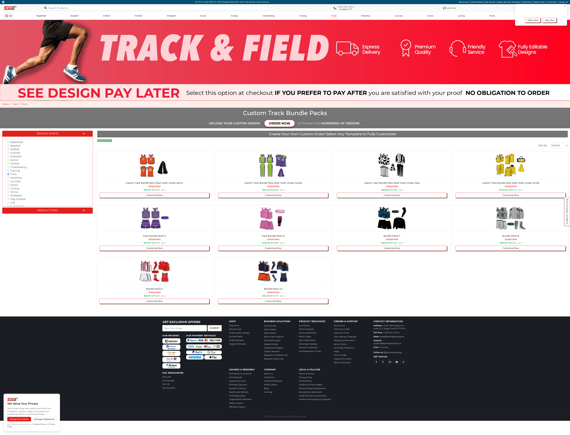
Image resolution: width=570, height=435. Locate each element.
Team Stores (270, 333)
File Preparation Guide (310, 351)
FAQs (336, 351)
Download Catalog (308, 344)
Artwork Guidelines (308, 347)
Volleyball (15, 156)
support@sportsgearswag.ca (387, 343)
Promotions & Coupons (240, 373)
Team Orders (270, 329)
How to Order (340, 355)
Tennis (14, 192)
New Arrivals (490, 2)
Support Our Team (343, 359)
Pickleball (16, 195)
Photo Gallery (270, 384)
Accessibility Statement (310, 392)
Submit (214, 328)
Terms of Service (306, 373)
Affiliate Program (237, 407)
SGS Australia (168, 388)
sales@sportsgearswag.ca (392, 336)
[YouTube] (396, 362)
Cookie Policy (305, 381)
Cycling (14, 188)
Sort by (543, 145)
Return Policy (340, 344)
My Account (464, 2)
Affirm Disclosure (342, 362)
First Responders (237, 395)
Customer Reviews (273, 381)
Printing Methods (307, 333)
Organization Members (240, 399)
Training (15, 170)
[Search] (45, 7)
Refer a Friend (236, 403)
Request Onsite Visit (274, 359)
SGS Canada (168, 380)
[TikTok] (403, 362)
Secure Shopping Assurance (312, 388)
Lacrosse (15, 181)
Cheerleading (18, 167)
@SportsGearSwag (393, 352)
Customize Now (154, 195)
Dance (14, 185)
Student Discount (237, 388)
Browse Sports (47, 133)
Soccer (14, 160)
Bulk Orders (527, 2)
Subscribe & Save (237, 381)
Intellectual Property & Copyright (315, 399)
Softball (14, 149)
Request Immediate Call (276, 355)
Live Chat (383, 347)
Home (5, 104)
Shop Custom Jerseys (239, 333)
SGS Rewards (235, 377)
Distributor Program (274, 348)
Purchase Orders (567, 211)
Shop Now (516, 2)
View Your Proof (341, 333)
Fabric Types (305, 336)
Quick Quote (270, 325)
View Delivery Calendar (345, 336)
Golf (12, 202)
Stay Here (549, 20)
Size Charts (304, 325)
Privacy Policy (305, 377)
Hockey (14, 163)
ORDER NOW (279, 123)
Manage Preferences (44, 419)
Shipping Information (344, 340)
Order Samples (477, 2)
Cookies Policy (39, 424)
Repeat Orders (539, 2)
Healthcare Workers (238, 392)
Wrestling (16, 177)
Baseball (15, 145)
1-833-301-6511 (391, 332)
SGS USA (166, 377)
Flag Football (18, 199)
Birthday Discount (238, 384)
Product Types (47, 210)
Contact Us (563, 2)
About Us (268, 373)
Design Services (503, 2)
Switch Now (532, 20)
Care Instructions (307, 340)
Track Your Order (342, 329)
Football (15, 152)
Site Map (268, 392)
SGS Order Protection (344, 348)
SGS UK (166, 384)
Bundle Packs (236, 336)
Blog (266, 388)
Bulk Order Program (274, 336)
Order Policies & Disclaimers (312, 395)
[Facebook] (376, 362)
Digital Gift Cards (237, 344)
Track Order (552, 2)
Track (15, 104)
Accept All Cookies (19, 419)
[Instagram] (389, 362)
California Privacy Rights (310, 384)
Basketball (16, 142)
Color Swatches (306, 329)
